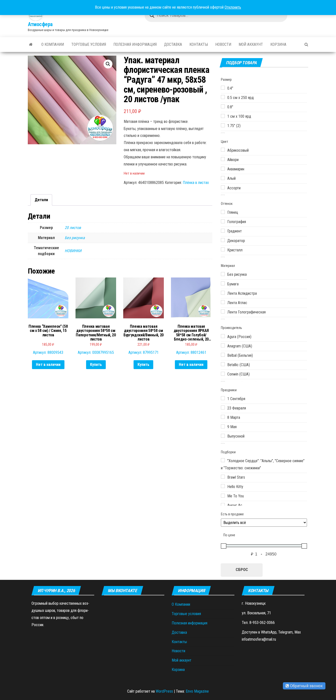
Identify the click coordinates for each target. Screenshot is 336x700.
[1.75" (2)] (223, 125)
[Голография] (223, 221)
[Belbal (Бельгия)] (223, 355)
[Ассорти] (223, 187)
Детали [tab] (41, 199)
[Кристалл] (223, 249)
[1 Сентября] (223, 398)
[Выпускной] (223, 436)
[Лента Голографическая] (223, 311)
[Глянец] (223, 212)
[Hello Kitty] (223, 486)
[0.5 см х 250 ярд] (223, 97)
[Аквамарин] (223, 169)
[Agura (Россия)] (223, 336)
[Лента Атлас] (223, 302)
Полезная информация (135, 44)
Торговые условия (88, 44)
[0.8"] (223, 106)
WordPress (164, 691)
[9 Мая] (223, 426)
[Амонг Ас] (223, 505)
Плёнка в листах (196, 182)
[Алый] (223, 178)
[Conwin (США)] (223, 374)
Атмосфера (40, 24)
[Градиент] (223, 231)
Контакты (198, 44)
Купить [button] (96, 364)
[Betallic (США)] (223, 364)
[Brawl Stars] (223, 477)
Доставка (173, 44)
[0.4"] (223, 88)
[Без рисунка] (223, 274)
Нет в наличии (48, 364)
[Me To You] (223, 496)
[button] (108, 64)
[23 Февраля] (223, 407)
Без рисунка (75, 237)
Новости (223, 44)
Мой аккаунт (251, 44)
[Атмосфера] (31, 44)
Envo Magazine (197, 691)
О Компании (52, 44)
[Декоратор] (223, 240)
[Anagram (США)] (223, 345)
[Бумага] (223, 283)
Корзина (278, 44)
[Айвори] (223, 159)
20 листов (73, 227)
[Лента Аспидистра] (223, 293)
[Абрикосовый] (223, 150)
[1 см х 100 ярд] (223, 116)
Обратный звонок (306, 686)
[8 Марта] (223, 417)
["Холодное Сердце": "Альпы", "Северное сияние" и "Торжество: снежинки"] (223, 460)
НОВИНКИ (73, 250)
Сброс (242, 569)
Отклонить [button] (233, 7)
